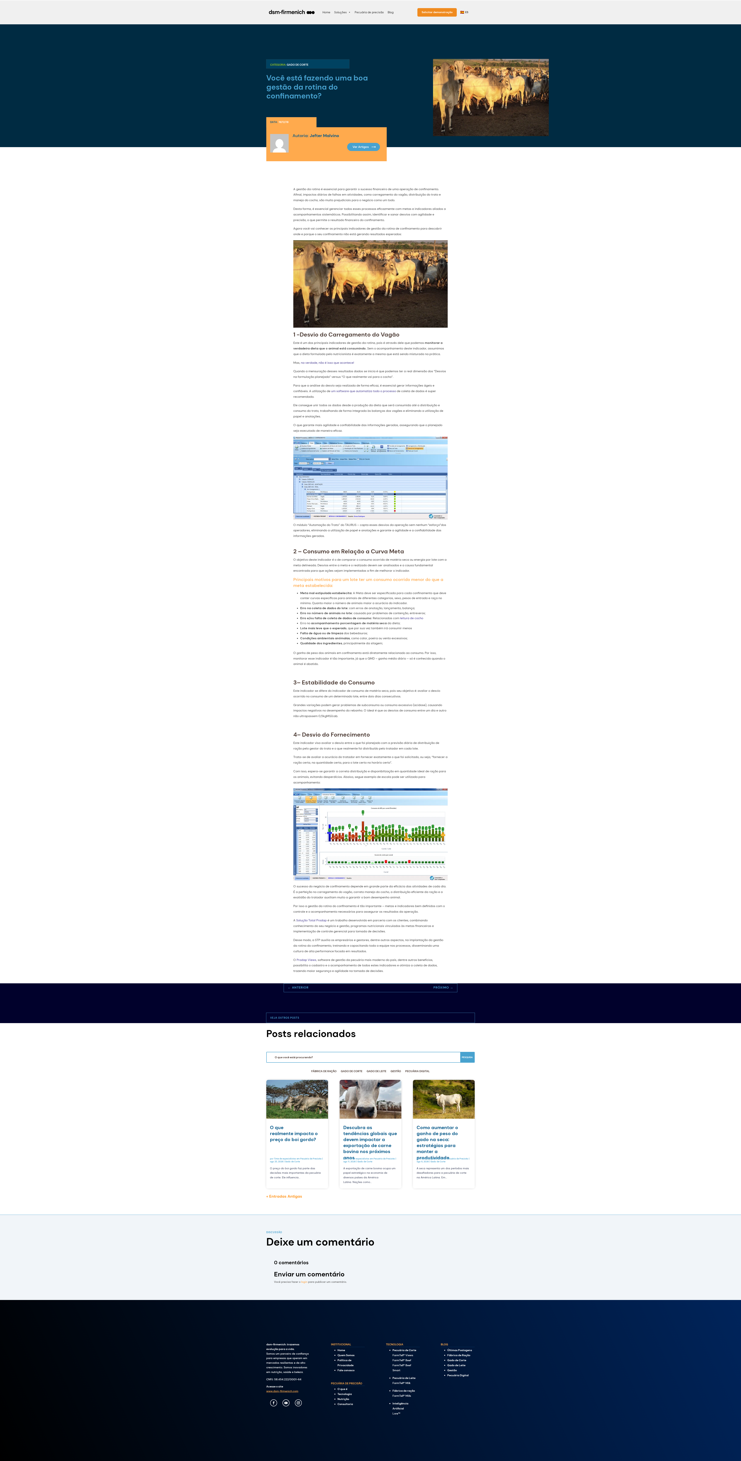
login (304, 1282)
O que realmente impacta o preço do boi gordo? (294, 1133)
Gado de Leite (376, 1071)
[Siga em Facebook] (273, 1402)
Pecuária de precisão (369, 12)
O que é (342, 1389)
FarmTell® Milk (401, 1383)
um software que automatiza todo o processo (363, 391)
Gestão (396, 1071)
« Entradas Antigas (284, 1196)
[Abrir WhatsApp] (731, 1451)
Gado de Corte (297, 64)
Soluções (340, 12)
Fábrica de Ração (324, 1071)
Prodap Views (306, 960)
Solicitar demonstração (437, 12)
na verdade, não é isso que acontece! (327, 363)
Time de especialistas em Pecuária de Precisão (298, 1158)
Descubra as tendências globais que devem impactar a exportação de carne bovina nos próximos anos (370, 1142)
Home (326, 12)
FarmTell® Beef (401, 1360)
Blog (391, 12)
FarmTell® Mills (401, 1395)
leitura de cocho (411, 618)
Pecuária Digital (417, 1071)
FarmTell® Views (402, 1355)
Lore (396, 1413)
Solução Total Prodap (311, 920)
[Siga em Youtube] (286, 1402)
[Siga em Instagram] (298, 1402)
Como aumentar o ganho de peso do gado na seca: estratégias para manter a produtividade (437, 1142)
